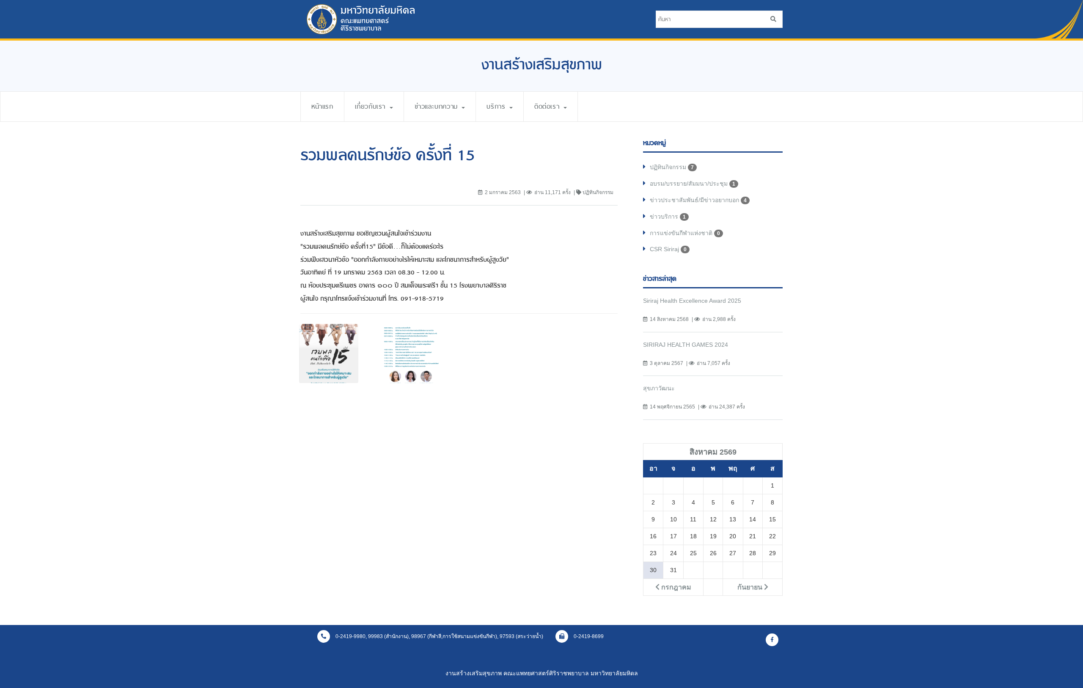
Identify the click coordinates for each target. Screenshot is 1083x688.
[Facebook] (772, 639)
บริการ (498, 106)
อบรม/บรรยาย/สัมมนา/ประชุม (692, 183)
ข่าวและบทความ (438, 106)
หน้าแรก (322, 106)
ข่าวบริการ (668, 216)
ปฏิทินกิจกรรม (672, 167)
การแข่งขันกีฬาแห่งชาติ (685, 233)
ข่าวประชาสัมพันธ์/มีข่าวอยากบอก (698, 200)
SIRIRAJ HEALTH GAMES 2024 (685, 344)
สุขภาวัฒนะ (659, 388)
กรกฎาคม (675, 587)
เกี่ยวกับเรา (372, 106)
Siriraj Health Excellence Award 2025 (692, 300)
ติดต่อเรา (548, 106)
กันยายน (750, 587)
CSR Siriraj (668, 249)
